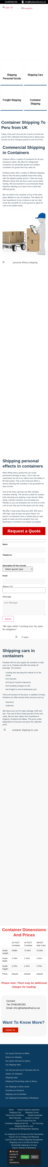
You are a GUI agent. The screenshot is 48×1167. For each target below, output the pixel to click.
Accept (25, 1157)
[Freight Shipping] (12, 91)
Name (5, 544)
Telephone (7, 555)
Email (5, 576)
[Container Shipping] (35, 91)
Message (7, 597)
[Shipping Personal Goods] (12, 66)
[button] (44, 8)
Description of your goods (14, 566)
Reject (34, 1157)
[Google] (20, 1014)
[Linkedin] (26, 1014)
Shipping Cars (35, 74)
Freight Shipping (12, 100)
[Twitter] (14, 1014)
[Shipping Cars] (35, 66)
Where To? (8, 586)
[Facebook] (7, 1014)
